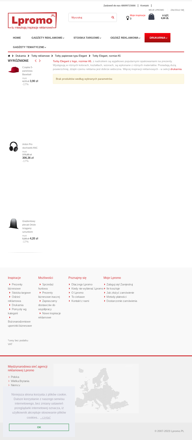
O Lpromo (77, 292)
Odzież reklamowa (124, 37)
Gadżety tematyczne (28, 47)
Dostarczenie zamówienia (121, 300)
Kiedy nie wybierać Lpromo (87, 288)
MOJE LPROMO (156, 10)
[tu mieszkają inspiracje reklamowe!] (32, 14)
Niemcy (15, 385)
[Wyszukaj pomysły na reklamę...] (113, 16)
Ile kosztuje (113, 288)
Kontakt (144, 5)
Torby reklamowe (40, 55)
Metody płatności (116, 296)
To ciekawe (78, 296)
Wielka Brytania (20, 381)
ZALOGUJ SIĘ (177, 10)
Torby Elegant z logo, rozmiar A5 (72, 61)
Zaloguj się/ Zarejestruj (119, 284)
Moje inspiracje (138, 15)
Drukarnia (157, 37)
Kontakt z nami (80, 300)
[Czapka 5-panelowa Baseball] (13, 70)
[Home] (9, 56)
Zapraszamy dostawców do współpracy (47, 305)
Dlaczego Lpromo (81, 284)
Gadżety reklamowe (47, 37)
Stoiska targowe (86, 37)
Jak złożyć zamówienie (120, 292)
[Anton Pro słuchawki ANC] (13, 146)
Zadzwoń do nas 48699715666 (120, 5)
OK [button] (39, 427)
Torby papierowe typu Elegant (71, 55)
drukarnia (176, 69)
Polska (15, 376)
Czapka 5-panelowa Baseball (27, 71)
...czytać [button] (45, 417)
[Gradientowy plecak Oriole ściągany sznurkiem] (13, 223)
